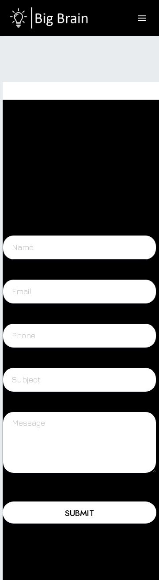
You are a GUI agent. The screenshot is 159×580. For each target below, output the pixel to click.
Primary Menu (142, 18)
